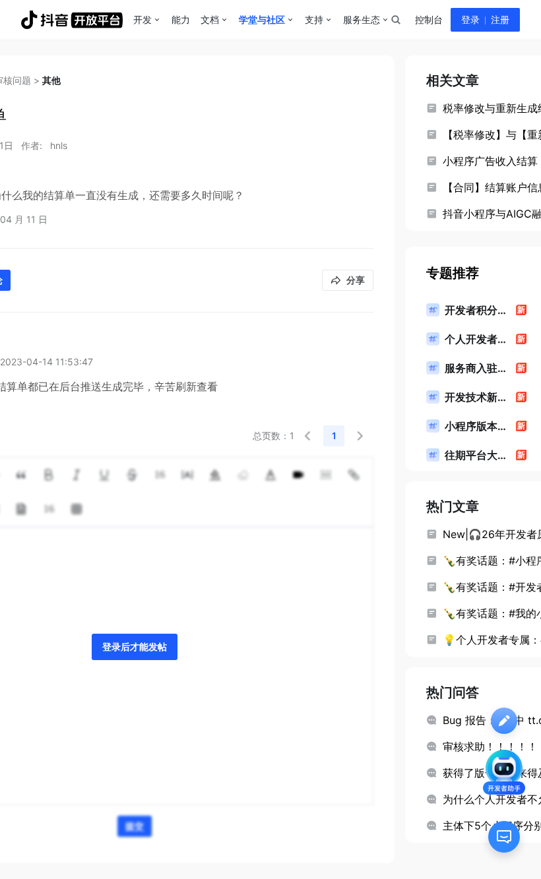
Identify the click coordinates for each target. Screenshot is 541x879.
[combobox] (395, 20)
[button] (307, 435)
